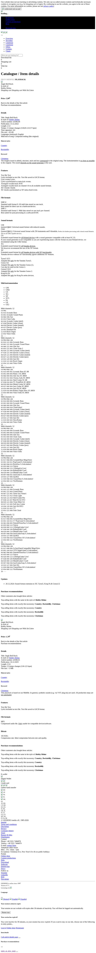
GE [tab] (7, 302)
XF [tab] (7, 296)
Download (5, 862)
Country (4, 146)
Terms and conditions (9, 824)
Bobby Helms (14, 120)
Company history (7, 831)
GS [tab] (7, 292)
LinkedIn (4, 875)
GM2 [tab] (8, 290)
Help (3, 860)
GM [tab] (7, 288)
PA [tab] (7, 300)
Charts (8, 51)
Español (23, 899)
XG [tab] (7, 294)
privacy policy (48, 6)
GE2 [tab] (7, 305)
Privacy (4, 829)
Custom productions (8, 858)
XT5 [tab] (7, 298)
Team (3, 833)
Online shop (5, 856)
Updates (9, 49)
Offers (8, 47)
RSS (2, 877)
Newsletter (5, 879)
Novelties (9, 41)
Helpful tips (5, 866)
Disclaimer (5, 827)
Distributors (5, 837)
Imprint (3, 822)
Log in (3, 928)
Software (4, 864)
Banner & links (6, 835)
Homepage (20, 928)
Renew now (6, 912)
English (15, 899)
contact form (11, 845)
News (3, 869)
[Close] (2, 35)
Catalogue (9, 43)
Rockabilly (5, 149)
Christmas (4, 159)
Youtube (4, 873)
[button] (6, 26)
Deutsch (6, 899)
